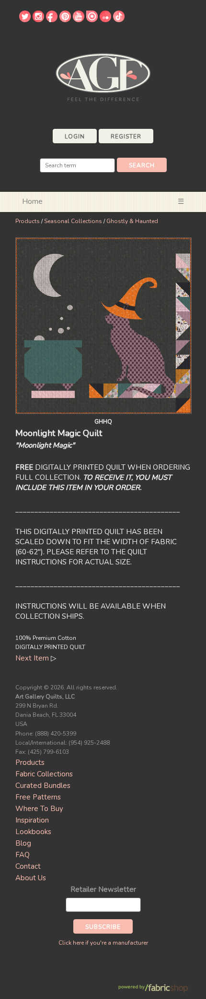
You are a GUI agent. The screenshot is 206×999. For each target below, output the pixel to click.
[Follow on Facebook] (51, 20)
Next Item (32, 658)
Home (32, 201)
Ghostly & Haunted (132, 221)
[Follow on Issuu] (92, 20)
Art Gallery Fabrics (103, 76)
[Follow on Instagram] (38, 20)
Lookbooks (33, 832)
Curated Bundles (42, 785)
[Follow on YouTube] (78, 20)
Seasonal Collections (73, 221)
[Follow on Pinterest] (65, 20)
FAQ (22, 855)
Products (27, 221)
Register (126, 136)
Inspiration (32, 820)
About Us (30, 878)
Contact (28, 866)
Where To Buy (39, 808)
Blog (23, 843)
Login (75, 136)
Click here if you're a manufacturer (103, 943)
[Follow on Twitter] (25, 20)
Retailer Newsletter (103, 889)
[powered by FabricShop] (153, 988)
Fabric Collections (44, 774)
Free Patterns (38, 797)
